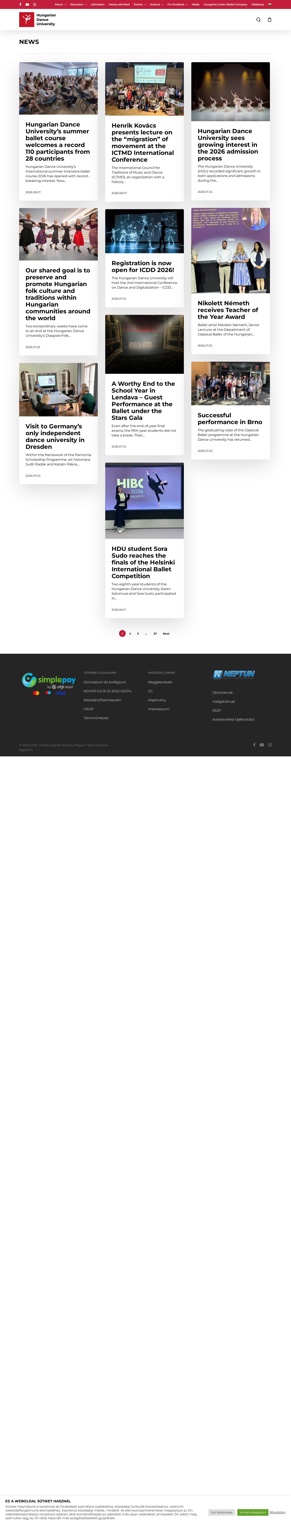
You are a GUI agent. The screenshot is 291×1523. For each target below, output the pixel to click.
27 (155, 633)
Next (166, 633)
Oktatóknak (222, 693)
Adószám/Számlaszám (102, 700)
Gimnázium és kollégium (105, 682)
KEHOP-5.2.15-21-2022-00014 (107, 691)
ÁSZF (216, 710)
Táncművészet (96, 718)
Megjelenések (160, 682)
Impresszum (159, 709)
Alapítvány (157, 700)
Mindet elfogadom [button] (253, 1512)
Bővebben (277, 1512)
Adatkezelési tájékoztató (233, 719)
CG (150, 691)
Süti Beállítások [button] (222, 1512)
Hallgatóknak (223, 702)
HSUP (89, 709)
